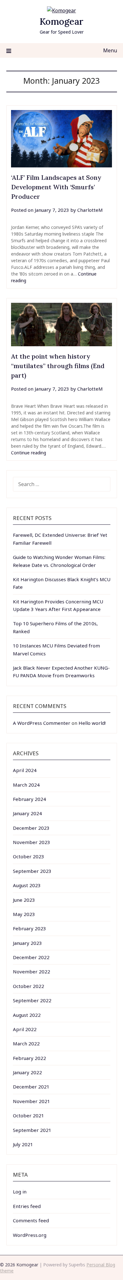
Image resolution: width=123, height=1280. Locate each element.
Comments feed (31, 1220)
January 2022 (27, 1072)
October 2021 (28, 1115)
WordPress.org (29, 1235)
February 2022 (29, 1058)
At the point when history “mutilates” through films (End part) (57, 365)
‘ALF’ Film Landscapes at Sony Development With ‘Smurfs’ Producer (56, 186)
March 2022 (26, 1043)
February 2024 (29, 799)
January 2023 (27, 943)
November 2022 (31, 971)
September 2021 (32, 1130)
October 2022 (28, 986)
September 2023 (32, 871)
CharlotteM (90, 210)
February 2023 (29, 928)
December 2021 (31, 1086)
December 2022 (31, 957)
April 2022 (25, 1029)
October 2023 (28, 856)
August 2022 (27, 1015)
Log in (19, 1191)
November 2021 (31, 1101)
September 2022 (32, 1000)
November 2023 (31, 842)
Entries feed (27, 1206)
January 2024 (27, 813)
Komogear (61, 21)
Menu (110, 50)
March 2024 (26, 785)
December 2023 (31, 828)
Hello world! (92, 723)
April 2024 (25, 770)
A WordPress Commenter (41, 723)
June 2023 (24, 900)
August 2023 (27, 885)
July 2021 (23, 1144)
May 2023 (24, 914)
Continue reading (28, 453)
